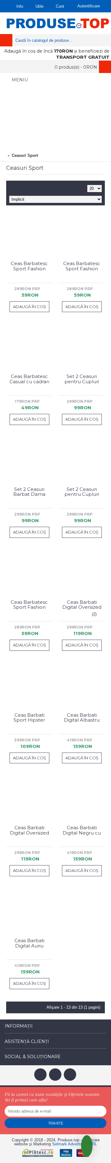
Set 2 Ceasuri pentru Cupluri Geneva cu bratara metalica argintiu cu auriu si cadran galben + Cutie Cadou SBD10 (82, 378)
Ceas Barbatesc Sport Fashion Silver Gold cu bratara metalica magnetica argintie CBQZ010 (29, 604)
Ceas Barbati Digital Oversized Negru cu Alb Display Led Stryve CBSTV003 (29, 830)
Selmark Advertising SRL (74, 1144)
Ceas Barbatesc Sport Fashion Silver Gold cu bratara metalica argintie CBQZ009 (82, 266)
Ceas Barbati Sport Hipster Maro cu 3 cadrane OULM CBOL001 (29, 717)
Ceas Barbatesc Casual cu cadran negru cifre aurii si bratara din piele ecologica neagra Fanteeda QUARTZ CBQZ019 (29, 378)
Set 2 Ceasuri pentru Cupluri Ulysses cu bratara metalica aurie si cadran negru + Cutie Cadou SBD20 (82, 491)
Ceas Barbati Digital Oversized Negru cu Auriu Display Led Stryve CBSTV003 (82, 604)
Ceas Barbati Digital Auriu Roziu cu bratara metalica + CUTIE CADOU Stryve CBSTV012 (29, 943)
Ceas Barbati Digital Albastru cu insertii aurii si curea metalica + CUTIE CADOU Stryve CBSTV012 (81, 717)
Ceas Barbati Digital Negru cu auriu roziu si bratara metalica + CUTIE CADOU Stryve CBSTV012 (81, 830)
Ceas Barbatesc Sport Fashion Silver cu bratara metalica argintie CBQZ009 (29, 266)
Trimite (55, 1123)
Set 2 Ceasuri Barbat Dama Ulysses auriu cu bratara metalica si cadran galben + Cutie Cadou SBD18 (29, 491)
